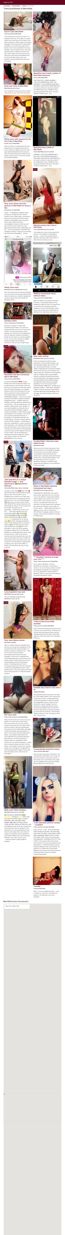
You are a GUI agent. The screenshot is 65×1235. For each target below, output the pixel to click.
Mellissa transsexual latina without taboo (45, 295)
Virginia (24, 6)
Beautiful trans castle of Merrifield (44, 148)
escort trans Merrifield (13, 32)
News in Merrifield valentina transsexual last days (45, 487)
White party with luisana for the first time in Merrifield (17, 140)
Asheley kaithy (10, 321)
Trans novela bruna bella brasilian (44, 622)
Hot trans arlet (10, 715)
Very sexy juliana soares (14, 640)
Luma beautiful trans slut (14, 592)
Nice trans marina (41, 356)
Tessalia (37, 886)
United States (16, 6)
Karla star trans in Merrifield (16, 86)
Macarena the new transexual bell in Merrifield (16, 376)
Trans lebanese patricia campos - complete (47, 824)
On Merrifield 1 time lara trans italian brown (46, 442)
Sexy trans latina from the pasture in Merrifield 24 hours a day (17, 206)
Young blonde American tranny (46, 749)
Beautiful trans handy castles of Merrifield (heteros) (47, 74)
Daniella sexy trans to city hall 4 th (47, 688)
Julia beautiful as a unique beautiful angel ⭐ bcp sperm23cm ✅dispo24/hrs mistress (15, 483)
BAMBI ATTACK (8, 2)
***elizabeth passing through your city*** (46, 558)
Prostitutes (7, 6)
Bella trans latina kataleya (15, 810)
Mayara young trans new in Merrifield (45, 226)
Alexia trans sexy (11, 287)
